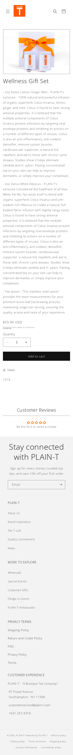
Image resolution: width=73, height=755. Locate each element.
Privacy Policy (17, 654)
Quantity (9, 334)
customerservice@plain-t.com (29, 705)
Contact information (26, 747)
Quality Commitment (21, 539)
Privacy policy (18, 741)
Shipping (7, 327)
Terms (12, 663)
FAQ (11, 646)
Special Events (17, 581)
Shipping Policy (18, 630)
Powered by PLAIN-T (37, 735)
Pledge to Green (18, 599)
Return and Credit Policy (25, 638)
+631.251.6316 (20, 713)
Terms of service (37, 741)
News (11, 548)
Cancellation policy (51, 747)
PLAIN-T (20, 735)
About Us (14, 513)
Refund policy (58, 735)
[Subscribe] (60, 484)
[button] (8, 11)
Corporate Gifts (18, 590)
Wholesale (14, 572)
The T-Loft (14, 530)
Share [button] (11, 370)
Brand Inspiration (19, 522)
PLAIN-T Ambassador (21, 607)
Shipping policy (58, 741)
